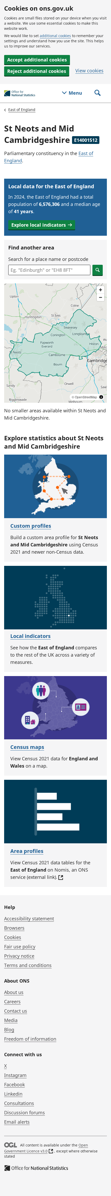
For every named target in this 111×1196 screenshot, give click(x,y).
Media (11, 1020)
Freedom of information (30, 1039)
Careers (12, 1001)
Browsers (14, 928)
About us (13, 992)
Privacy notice (19, 956)
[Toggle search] (97, 93)
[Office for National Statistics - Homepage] (19, 93)
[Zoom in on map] (100, 290)
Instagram (15, 1075)
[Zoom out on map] (100, 297)
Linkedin (13, 1094)
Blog (9, 1029)
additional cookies (55, 35)
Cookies (12, 937)
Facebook (14, 1084)
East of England (21, 109)
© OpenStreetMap (84, 397)
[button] (41, 225)
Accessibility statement (29, 918)
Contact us (15, 1011)
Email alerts (17, 1122)
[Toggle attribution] (101, 397)
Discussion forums (24, 1112)
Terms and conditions (28, 965)
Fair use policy (19, 946)
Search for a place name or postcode (48, 259)
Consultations (19, 1103)
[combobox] (49, 270)
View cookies (89, 70)
